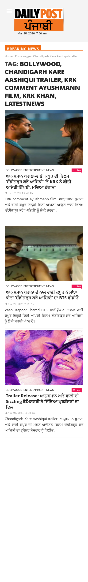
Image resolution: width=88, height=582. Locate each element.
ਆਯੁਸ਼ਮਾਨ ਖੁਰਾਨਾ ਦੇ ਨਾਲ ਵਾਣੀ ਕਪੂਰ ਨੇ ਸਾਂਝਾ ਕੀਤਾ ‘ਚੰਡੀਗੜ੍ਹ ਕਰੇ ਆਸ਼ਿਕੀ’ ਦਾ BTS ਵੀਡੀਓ (42, 294)
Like (78, 170)
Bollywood (40, 63)
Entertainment (34, 170)
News (50, 170)
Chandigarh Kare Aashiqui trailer (34, 75)
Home (9, 56)
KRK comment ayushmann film (42, 87)
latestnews (24, 103)
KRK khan (38, 95)
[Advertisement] (44, 488)
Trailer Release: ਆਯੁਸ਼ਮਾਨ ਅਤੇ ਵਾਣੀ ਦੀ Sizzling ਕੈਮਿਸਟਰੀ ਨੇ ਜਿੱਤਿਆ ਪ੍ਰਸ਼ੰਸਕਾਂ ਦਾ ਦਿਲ (42, 401)
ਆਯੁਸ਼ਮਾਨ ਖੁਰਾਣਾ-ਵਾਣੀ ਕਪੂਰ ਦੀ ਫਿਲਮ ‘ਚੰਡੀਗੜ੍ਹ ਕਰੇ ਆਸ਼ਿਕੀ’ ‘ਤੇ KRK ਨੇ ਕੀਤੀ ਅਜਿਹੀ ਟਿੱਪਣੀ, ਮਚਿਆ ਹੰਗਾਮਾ (38, 181)
